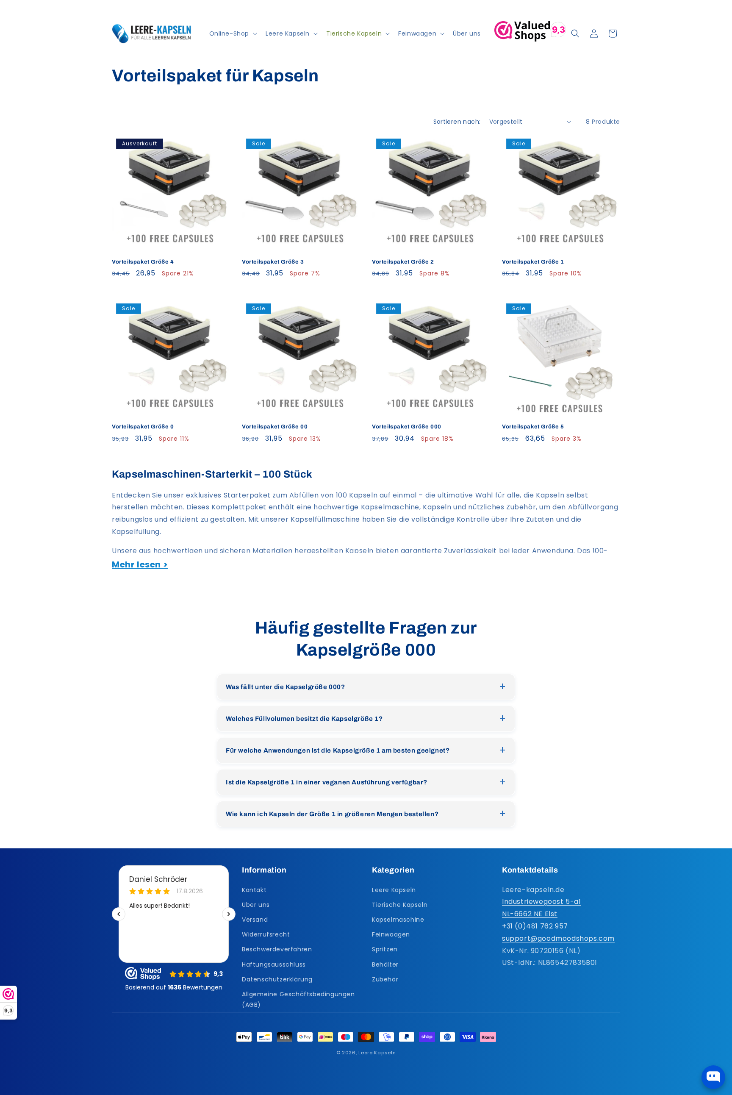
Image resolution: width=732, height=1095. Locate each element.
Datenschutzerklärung (277, 979)
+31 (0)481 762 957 (535, 926)
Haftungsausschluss (274, 964)
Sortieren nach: (457, 121)
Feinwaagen (391, 934)
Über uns (256, 904)
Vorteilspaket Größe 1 (533, 262)
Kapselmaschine (398, 919)
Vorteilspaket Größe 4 (143, 262)
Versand (255, 919)
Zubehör (385, 979)
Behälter (385, 964)
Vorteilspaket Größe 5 (533, 427)
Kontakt (254, 889)
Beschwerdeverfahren (277, 949)
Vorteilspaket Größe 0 (143, 427)
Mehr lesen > (140, 564)
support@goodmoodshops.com (558, 938)
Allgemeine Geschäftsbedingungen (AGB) (298, 999)
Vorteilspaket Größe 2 (403, 262)
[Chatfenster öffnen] (713, 1077)
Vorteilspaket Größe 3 (273, 262)
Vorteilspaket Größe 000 (406, 427)
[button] (232, 33)
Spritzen (385, 949)
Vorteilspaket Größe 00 (275, 427)
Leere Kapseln (394, 889)
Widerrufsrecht (266, 934)
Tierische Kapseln (399, 904)
